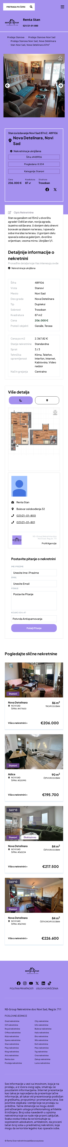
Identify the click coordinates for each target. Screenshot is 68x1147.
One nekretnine (42, 1055)
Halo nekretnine (42, 1032)
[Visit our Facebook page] (19, 983)
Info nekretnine (41, 1025)
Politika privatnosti (22, 988)
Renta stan (9, 1059)
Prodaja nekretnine (13, 1063)
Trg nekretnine (41, 1051)
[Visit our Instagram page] (25, 983)
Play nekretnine (12, 1048)
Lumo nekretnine (42, 1063)
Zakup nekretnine (42, 1059)
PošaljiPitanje (34, 628)
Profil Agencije (49, 543)
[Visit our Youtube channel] (31, 983)
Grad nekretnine (12, 1021)
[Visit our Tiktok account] (49, 983)
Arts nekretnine (12, 1055)
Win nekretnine (41, 1040)
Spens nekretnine (12, 1040)
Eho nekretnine (41, 1036)
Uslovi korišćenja (47, 988)
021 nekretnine (11, 1025)
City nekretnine (41, 1021)
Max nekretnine (42, 1048)
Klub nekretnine (12, 1036)
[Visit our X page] (37, 983)
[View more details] (21, 400)
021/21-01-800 (30, 25)
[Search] (31, 6)
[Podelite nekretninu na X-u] (56, 189)
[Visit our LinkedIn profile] (43, 983)
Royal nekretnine (12, 1029)
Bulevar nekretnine (43, 1029)
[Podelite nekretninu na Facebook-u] (48, 189)
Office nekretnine (13, 1032)
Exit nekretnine (41, 1044)
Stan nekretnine (12, 1044)
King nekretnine (12, 1051)
